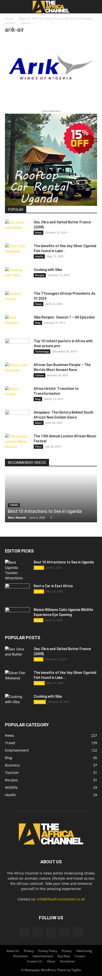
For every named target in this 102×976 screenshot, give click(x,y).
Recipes (39, 275)
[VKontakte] (64, 933)
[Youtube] (78, 933)
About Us (12, 951)
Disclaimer (20, 956)
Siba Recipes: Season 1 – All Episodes (64, 317)
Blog (38, 322)
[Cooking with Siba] (17, 276)
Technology (42, 351)
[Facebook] (24, 933)
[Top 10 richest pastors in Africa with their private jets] (17, 347)
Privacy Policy (47, 951)
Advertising (84, 951)
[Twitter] (38, 933)
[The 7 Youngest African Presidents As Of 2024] (17, 299)
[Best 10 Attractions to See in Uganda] (51, 497)
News (38, 232)
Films (38, 446)
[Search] (95, 6)
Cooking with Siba (48, 270)
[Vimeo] (51, 933)
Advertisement (43, 956)
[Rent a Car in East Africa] (17, 592)
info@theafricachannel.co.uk (61, 899)
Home (9, 18)
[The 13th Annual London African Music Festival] (17, 442)
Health (39, 256)
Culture (39, 375)
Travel (39, 567)
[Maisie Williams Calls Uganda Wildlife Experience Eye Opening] (17, 616)
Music (38, 422)
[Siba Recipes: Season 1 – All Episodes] (17, 323)
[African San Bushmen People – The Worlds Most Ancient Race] (17, 371)
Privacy (29, 951)
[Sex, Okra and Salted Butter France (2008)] (17, 228)
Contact (80, 956)
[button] (8, 6)
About (51, 961)
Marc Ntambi (17, 517)
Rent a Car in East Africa (53, 586)
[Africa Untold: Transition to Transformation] (17, 394)
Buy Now (64, 956)
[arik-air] (51, 97)
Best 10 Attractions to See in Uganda (45, 511)
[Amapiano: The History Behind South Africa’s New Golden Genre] (17, 418)
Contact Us (34, 961)
